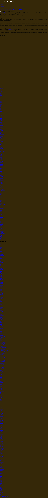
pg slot (0, 126)
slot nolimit (1, 201)
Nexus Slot (1, 314)
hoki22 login (1, 484)
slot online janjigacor (2, 181)
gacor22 (1, 374)
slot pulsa (1, 197)
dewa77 (1, 158)
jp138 (0, 300)
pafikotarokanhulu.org (2, 343)
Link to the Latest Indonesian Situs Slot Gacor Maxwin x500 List (11, 9)
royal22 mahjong (1, 93)
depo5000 (1, 170)
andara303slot (1, 436)
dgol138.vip (1, 163)
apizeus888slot (1, 453)
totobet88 (1, 155)
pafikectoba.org (1, 369)
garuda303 (1, 111)
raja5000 (1, 303)
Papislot (1, 166)
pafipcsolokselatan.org (2, 190)
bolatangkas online (2, 284)
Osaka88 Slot (1, 224)
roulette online (1, 259)
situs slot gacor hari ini (2, 151)
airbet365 (1, 418)
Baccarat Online (1, 136)
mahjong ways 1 (1, 493)
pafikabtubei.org (1, 345)
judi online (1, 132)
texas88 (1, 120)
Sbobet (0, 133)
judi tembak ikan (1, 285)
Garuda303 (1, 167)
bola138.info (1, 164)
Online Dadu (1, 371)
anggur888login (1, 441)
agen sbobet (1, 147)
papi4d (0, 302)
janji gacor (1, 393)
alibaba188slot (1, 430)
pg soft (0, 494)
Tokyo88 (1, 322)
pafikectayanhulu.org (2, 368)
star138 (1, 288)
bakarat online (1, 141)
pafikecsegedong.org (2, 355)
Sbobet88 (1, 258)
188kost (1, 402)
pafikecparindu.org (2, 367)
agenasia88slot (1, 414)
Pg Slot (1, 370)
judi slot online (1, 223)
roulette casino (1, 148)
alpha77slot (1, 431)
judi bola (1, 139)
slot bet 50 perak (1, 96)
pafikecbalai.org (1, 362)
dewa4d (1, 171)
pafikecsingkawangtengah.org (3, 352)
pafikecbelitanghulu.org (2, 360)
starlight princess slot (2, 205)
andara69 (1, 437)
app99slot (1, 455)
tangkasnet (1, 95)
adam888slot (1, 409)
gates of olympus (1, 389)
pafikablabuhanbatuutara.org (3, 347)
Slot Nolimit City (2, 334)
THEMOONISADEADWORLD (7, 1)
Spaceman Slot (1, 326)
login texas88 (1, 250)
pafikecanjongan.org (2, 354)
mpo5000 (1, 301)
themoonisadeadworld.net (2, 12)
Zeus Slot (1, 319)
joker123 (1, 179)
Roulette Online (1, 312)
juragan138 (1, 291)
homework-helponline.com (3, 295)
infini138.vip (1, 294)
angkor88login (1, 447)
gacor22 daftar (1, 456)
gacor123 (1, 212)
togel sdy (1, 150)
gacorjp (1, 173)
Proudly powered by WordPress (3, 497)
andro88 (1, 438)
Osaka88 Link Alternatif (2, 233)
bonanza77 (1, 169)
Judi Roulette (1, 280)
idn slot (1, 92)
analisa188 (1, 435)
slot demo (1, 266)
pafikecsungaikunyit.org (2, 357)
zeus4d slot (1, 184)
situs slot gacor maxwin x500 (11, 29)
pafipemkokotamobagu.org (3, 348)
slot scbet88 (1, 248)
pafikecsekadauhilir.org (2, 361)
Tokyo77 (1, 308)
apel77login (1, 452)
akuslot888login (1, 426)
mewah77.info (1, 161)
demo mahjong (1, 232)
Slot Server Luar (1, 269)
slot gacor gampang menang (3, 336)
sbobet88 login (1, 279)
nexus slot (1, 196)
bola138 (1, 159)
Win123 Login (1, 445)
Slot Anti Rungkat (2, 134)
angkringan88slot (2, 448)
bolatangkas (1, 185)
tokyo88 (1, 461)
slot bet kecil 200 (1, 231)
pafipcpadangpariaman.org (2, 342)
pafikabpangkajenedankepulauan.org (4, 350)
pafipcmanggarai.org (2, 346)
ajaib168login (1, 420)
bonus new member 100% (2, 204)
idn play (1, 174)
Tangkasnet (1, 135)
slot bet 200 (1, 460)
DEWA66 (1, 104)
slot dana (1, 198)
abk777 (1, 407)
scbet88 (1, 119)
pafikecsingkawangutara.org (3, 353)
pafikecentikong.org (2, 364)
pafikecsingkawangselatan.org (3, 351)
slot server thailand (2, 255)
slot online (1, 129)
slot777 (1, 98)
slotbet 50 (1, 495)
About (2, 4)
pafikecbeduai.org (2, 363)
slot (0, 234)
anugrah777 (1, 450)
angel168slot (1, 439)
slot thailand (1, 175)
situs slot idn (1, 282)
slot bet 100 (1, 194)
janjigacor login (1, 422)
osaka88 (1, 481)
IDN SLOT (1, 103)
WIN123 (1, 459)
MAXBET (1, 309)
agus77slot (1, 415)
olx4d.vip (1, 162)
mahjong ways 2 (1, 88)
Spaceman (1, 102)
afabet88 (1, 411)
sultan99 (1, 290)
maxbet (1, 338)
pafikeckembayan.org (2, 365)
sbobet (0, 131)
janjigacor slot (1, 182)
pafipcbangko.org (2, 189)
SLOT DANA (1, 311)
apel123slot (1, 451)
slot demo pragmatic (2, 270)
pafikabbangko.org (2, 188)
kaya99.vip (1, 296)
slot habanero (1, 127)
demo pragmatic (1, 281)
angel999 (1, 440)
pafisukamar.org (1, 186)
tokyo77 (1, 339)
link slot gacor (1, 287)
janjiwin (1, 118)
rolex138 (1, 157)
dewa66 (1, 110)
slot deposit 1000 (1, 473)
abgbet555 (1, 406)
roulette (1, 145)
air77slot (1, 417)
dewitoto (1, 172)
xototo (0, 305)
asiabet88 (1, 168)
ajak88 (0, 421)
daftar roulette (1, 149)
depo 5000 (1, 228)
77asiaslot (1, 403)
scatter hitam (1, 195)
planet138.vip (1, 293)
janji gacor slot (1, 432)
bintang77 (1, 292)
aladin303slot (1, 428)
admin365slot (1, 410)
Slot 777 (1, 321)
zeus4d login (1, 492)
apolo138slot (1, 454)
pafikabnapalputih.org (2, 344)
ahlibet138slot (1, 416)
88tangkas (1, 138)
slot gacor (1, 122)
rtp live (0, 137)
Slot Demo (1, 331)
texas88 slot (1, 251)
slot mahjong (1, 467)
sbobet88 (1, 271)
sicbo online (1, 463)
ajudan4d (1, 424)
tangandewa (1, 207)
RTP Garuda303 (1, 165)
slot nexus (1, 468)
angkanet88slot (1, 442)
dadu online (1, 466)
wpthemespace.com (13, 497)
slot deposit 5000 (1, 208)
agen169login (1, 413)
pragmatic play (1, 254)
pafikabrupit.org (1, 187)
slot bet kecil (1, 97)
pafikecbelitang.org (2, 358)
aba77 (0, 404)
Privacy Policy (2, 6)
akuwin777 (1, 427)
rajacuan (1, 304)
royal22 (1, 235)
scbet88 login (1, 247)
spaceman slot (1, 99)
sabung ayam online (2, 318)
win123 (1, 202)
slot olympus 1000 (2, 469)
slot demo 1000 (1, 328)
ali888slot (1, 429)
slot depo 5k (1, 94)
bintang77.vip (1, 297)
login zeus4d (1, 193)
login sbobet (1, 265)
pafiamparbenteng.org (2, 349)
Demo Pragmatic (1, 268)
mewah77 (1, 156)
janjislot (1, 89)
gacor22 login (1, 337)
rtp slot (0, 256)
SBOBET (1, 154)
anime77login (1, 449)
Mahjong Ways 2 (2, 315)
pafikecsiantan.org (2, 356)
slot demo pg (1, 180)
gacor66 (1, 192)
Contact (2, 5)
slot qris (1, 325)
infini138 (1, 289)
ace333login (1, 408)
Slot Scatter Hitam (2, 443)
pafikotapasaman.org (2, 341)
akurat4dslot (1, 425)
